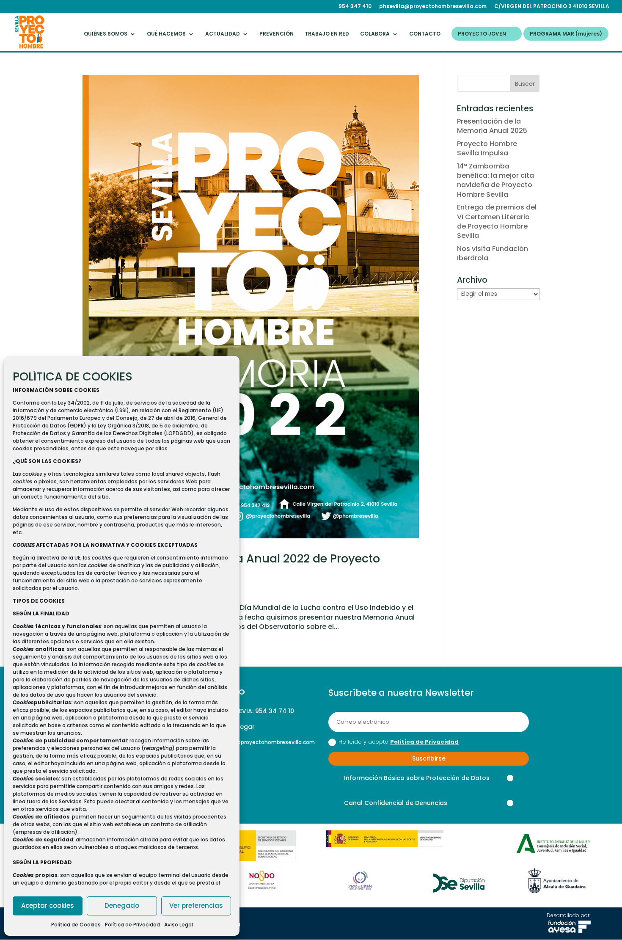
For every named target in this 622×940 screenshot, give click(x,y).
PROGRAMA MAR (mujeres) (566, 34)
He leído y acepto (399, 742)
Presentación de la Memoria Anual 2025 (492, 125)
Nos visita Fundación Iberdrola (492, 253)
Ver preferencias (196, 905)
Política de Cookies (76, 924)
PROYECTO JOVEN (482, 34)
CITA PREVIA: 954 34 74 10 (255, 711)
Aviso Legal (178, 924)
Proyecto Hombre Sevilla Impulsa (487, 148)
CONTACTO (424, 34)
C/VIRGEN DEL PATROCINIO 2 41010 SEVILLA (551, 7)
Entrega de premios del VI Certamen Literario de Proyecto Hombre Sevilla (497, 221)
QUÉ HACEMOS (166, 34)
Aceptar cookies (47, 905)
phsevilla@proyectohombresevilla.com (433, 7)
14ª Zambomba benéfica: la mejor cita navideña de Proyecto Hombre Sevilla (495, 180)
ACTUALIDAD (222, 34)
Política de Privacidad (132, 924)
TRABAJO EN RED (327, 34)
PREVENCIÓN (276, 34)
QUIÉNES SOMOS (105, 34)
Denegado (122, 905)
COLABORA (375, 34)
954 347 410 (355, 7)
